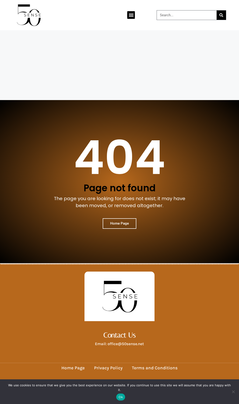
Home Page (73, 367)
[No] (233, 391)
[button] (131, 15)
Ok (121, 397)
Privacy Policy (108, 367)
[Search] (221, 15)
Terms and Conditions (155, 367)
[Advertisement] (119, 65)
